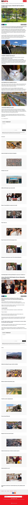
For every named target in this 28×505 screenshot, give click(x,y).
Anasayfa (3, 3)
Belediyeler (7, 3)
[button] (22, 24)
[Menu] (25, 1)
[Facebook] (2, 24)
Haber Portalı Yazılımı (14, 503)
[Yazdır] (21, 24)
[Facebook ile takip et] (13, 493)
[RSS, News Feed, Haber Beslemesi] (15, 493)
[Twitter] (3, 24)
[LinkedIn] (4, 24)
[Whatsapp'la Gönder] (6, 24)
